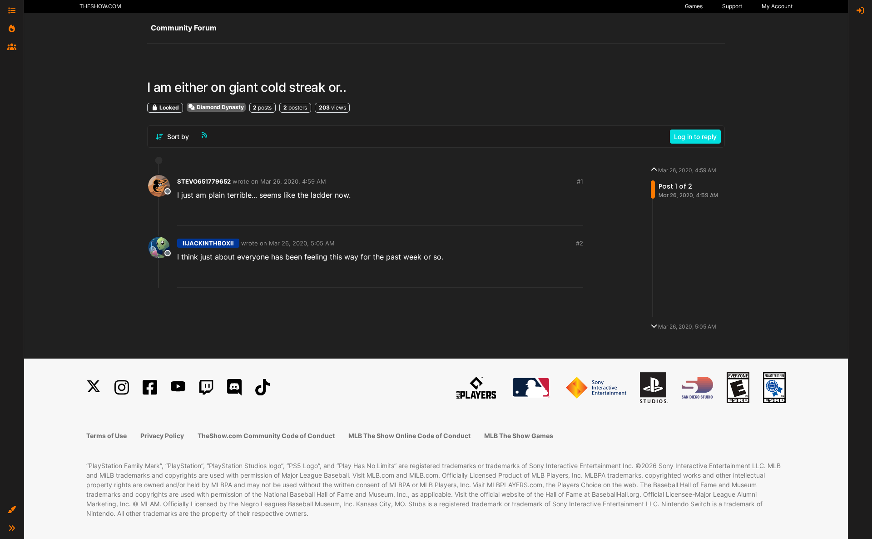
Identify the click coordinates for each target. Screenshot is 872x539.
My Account (777, 6)
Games (694, 6)
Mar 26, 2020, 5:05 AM (302, 243)
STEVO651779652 (204, 181)
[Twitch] (206, 387)
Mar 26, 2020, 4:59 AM (293, 181)
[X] (93, 387)
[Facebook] (150, 387)
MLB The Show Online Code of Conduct (409, 435)
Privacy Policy (162, 435)
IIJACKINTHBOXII (208, 243)
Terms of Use (106, 435)
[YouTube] (178, 387)
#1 (580, 181)
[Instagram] (121, 387)
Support (732, 6)
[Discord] (234, 387)
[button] (12, 510)
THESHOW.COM (100, 6)
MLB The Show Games (518, 435)
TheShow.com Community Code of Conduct (266, 435)
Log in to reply (695, 136)
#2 (579, 243)
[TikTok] (262, 387)
